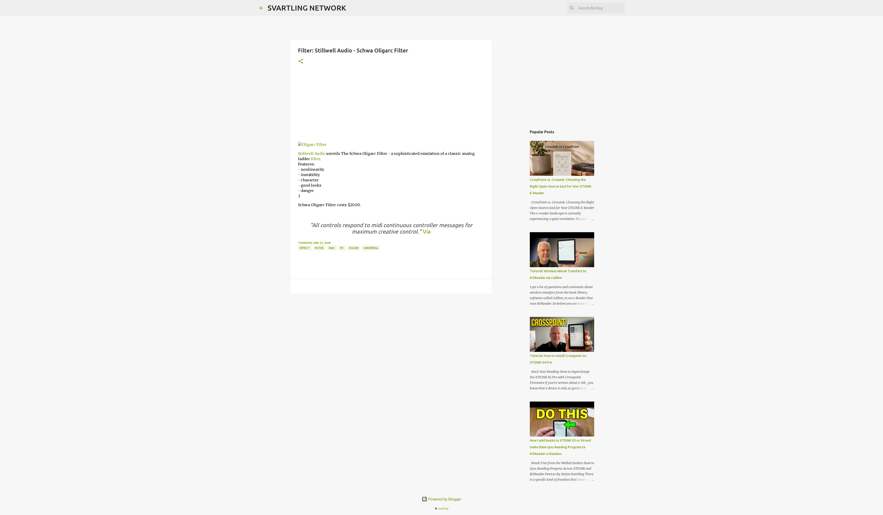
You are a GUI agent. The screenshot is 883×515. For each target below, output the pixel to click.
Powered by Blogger (444, 499)
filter (315, 158)
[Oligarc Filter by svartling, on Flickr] (312, 144)
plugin (353, 247)
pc (342, 247)
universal (371, 247)
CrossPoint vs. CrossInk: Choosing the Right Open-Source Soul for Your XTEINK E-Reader (560, 186)
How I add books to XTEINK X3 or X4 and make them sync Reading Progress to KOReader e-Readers (560, 447)
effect (305, 247)
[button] (301, 61)
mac (332, 247)
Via (426, 232)
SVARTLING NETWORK (307, 8)
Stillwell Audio (311, 153)
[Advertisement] (391, 106)
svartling (443, 508)
